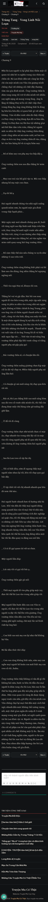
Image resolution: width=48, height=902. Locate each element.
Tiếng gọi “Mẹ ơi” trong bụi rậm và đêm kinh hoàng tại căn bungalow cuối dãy (22, 842)
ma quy (5, 39)
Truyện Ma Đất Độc (11, 816)
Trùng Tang (24, 39)
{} (32, 783)
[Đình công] (13, 783)
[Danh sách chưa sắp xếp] (19, 783)
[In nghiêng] (7, 783)
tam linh (14, 39)
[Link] (28, 783)
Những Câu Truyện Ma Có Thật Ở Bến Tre (21, 878)
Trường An (15, 28)
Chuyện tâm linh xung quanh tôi (16, 828)
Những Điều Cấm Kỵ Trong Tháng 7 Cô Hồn (22, 835)
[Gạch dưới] (10, 783)
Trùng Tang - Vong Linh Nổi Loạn (25, 12)
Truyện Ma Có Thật (24, 890)
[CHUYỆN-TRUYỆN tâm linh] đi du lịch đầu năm (22, 851)
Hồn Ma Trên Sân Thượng (14, 871)
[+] (34, 783)
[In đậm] (4, 783)
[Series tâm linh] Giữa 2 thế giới (17, 822)
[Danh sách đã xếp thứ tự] (16, 783)
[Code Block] (25, 783)
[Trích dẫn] (22, 783)
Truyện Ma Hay (16, 32)
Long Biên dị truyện (11, 859)
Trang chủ (5, 12)
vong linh (35, 39)
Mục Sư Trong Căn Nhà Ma (14, 865)
